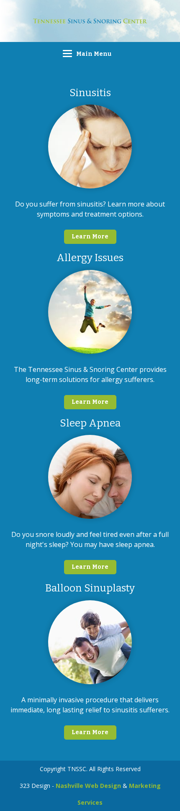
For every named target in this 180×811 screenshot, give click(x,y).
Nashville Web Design (88, 786)
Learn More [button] (90, 236)
